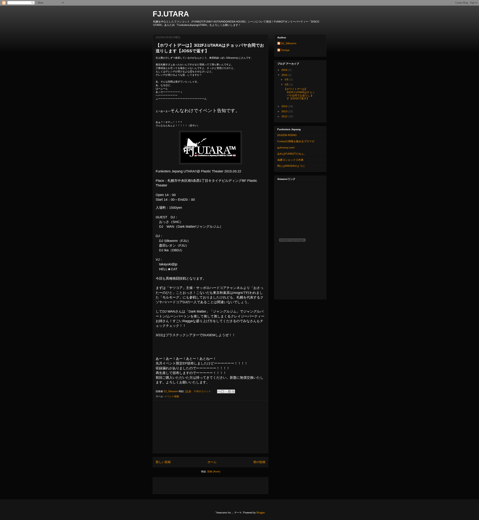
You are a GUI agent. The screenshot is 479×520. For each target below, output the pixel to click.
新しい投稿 (163, 462)
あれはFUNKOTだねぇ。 (291, 153)
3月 (287, 84)
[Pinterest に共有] (233, 391)
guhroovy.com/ (286, 147)
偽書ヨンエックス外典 (290, 159)
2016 (284, 69)
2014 (284, 106)
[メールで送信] (219, 391)
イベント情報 (171, 396)
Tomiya (285, 50)
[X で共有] (226, 391)
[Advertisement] (210, 426)
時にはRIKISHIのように (291, 165)
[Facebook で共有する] (229, 391)
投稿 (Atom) (213, 471)
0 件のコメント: (203, 391)
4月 (287, 79)
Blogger (261, 512)
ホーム (212, 462)
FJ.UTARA (171, 14)
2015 (284, 74)
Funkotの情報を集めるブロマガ (295, 141)
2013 (284, 111)
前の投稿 (259, 462)
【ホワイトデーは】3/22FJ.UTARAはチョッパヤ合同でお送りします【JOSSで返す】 (299, 94)
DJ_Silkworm (288, 43)
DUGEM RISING (287, 135)
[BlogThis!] (222, 391)
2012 (284, 116)
